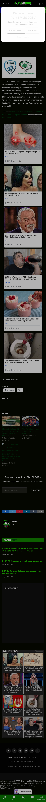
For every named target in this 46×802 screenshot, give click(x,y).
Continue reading (23, 37)
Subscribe (33, 30)
